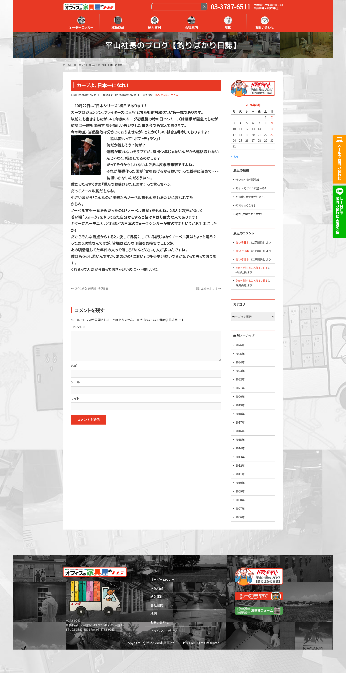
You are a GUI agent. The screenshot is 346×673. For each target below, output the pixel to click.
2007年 (240, 509)
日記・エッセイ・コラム (166, 95)
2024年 (240, 362)
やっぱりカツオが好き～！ (250, 197)
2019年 (240, 405)
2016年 (240, 431)
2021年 (240, 388)
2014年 (240, 448)
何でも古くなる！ (245, 205)
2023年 (240, 371)
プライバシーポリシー (165, 630)
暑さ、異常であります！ (248, 214)
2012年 (240, 465)
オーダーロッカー (81, 27)
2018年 (240, 414)
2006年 (240, 517)
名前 (74, 365)
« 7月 (234, 156)
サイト (75, 398)
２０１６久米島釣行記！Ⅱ (90, 288)
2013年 (240, 457)
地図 (228, 27)
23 (272, 135)
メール (75, 381)
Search (204, 6)
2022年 (240, 379)
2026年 (240, 345)
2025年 (240, 354)
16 (272, 129)
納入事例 (154, 27)
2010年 (240, 483)
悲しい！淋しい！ (208, 288)
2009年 (240, 491)
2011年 (240, 474)
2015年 (240, 440)
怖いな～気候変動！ (247, 180)
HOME (155, 570)
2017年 (240, 422)
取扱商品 (118, 27)
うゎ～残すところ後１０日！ (251, 268)
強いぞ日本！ (242, 242)
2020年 (240, 397)
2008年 (240, 500)
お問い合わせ (264, 27)
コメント (78, 326)
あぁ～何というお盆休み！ (250, 188)
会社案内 (191, 27)
